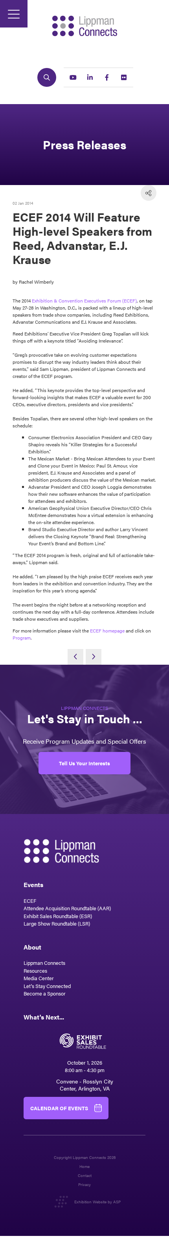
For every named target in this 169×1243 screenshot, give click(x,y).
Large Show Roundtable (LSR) (57, 923)
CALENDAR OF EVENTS (59, 1108)
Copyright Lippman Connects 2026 (85, 1157)
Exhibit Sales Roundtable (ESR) (58, 916)
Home (84, 1166)
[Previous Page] (75, 657)
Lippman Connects (44, 962)
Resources (35, 970)
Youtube (73, 77)
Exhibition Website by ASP (97, 1201)
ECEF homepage (107, 630)
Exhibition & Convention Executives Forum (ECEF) (84, 300)
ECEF (30, 900)
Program (22, 637)
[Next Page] (93, 657)
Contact (85, 1175)
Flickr (123, 77)
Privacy (84, 1184)
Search (46, 77)
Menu (14, 14)
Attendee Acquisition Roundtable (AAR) (67, 908)
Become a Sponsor (45, 993)
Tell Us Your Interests (84, 763)
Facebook (106, 77)
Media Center (39, 978)
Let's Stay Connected (47, 986)
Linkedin (90, 77)
